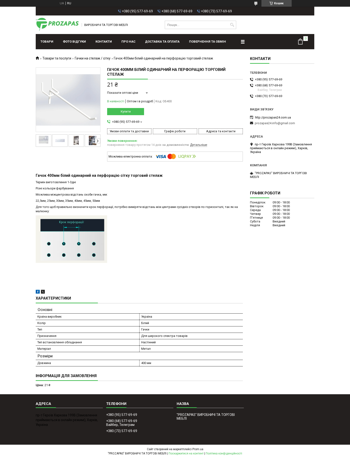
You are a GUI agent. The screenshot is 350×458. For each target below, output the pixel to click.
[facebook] (38, 292)
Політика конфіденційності (224, 453)
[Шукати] (232, 25)
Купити (126, 111)
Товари (46, 41)
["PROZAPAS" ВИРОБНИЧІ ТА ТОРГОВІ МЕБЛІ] (57, 25)
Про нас (128, 41)
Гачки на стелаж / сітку (92, 58)
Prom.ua (197, 449)
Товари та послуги (56, 58)
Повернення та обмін (207, 41)
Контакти (103, 41)
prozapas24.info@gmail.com (275, 123)
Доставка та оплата (162, 41)
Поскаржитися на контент (186, 453)
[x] (43, 292)
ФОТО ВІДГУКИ (74, 41)
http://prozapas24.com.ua (273, 117)
